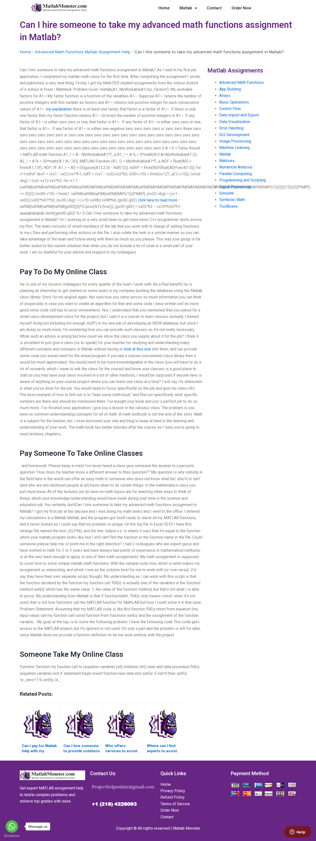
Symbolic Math (232, 199)
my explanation (59, 109)
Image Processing (235, 141)
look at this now (137, 349)
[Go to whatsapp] (12, 826)
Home (164, 8)
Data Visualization (234, 121)
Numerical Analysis (235, 167)
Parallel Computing (235, 173)
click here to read (152, 200)
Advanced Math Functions (241, 82)
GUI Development (234, 134)
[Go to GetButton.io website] (12, 836)
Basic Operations (234, 102)
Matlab (185, 8)
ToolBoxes (228, 206)
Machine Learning (234, 147)
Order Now (241, 8)
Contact (214, 8)
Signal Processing (235, 186)
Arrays (224, 95)
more (172, 200)
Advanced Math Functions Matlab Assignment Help (82, 51)
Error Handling (231, 128)
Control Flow (230, 108)
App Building (230, 89)
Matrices (227, 160)
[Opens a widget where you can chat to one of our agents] (297, 832)
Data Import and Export (239, 115)
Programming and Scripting (242, 180)
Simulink (226, 193)
